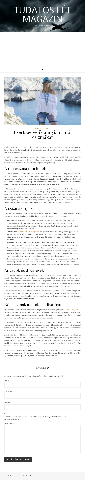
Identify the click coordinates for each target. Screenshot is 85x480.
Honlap (7, 403)
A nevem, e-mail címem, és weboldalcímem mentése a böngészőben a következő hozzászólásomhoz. (35, 417)
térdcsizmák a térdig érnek (29, 231)
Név (6, 380)
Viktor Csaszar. (31, 476)
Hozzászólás (9, 424)
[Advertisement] (42, 49)
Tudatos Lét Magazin (42, 14)
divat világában (72, 309)
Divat (37, 128)
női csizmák (24, 189)
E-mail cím (8, 392)
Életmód (46, 128)
